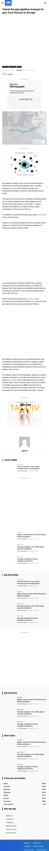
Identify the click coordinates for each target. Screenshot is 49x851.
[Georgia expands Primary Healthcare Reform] (9, 561)
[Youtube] (40, 3)
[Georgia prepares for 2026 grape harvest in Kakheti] (9, 549)
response (31, 299)
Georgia (19, 532)
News (19, 67)
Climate (5, 67)
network (41, 215)
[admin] (4, 74)
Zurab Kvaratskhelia (22, 471)
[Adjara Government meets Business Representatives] (9, 537)
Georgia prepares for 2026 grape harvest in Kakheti (30, 548)
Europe (12, 67)
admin (10, 74)
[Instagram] (33, 3)
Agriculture (20, 544)
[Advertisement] (24, 39)
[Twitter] (37, 3)
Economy (20, 464)
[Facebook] (30, 3)
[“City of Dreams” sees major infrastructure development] (9, 469)
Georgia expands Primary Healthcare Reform (27, 560)
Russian (14, 188)
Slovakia (13, 380)
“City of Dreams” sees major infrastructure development (28, 468)
